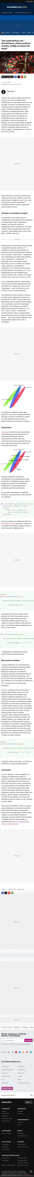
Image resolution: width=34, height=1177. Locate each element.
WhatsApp (5, 1083)
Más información (27, 1175)
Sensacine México (22, 1160)
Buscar (31, 1095)
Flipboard (22, 77)
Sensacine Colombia (23, 1162)
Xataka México (6, 1158)
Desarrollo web (6, 12)
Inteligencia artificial (7, 1069)
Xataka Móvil (5, 1113)
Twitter (18, 77)
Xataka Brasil (5, 1160)
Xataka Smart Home (7, 1118)
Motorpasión (21, 1133)
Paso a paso (5, 1066)
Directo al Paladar (6, 1133)
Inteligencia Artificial (23, 1083)
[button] (11, 91)
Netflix (19, 1079)
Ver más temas (7, 1088)
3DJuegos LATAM (22, 1158)
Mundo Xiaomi (6, 1121)
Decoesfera (5, 1146)
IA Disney (25, 1027)
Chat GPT (17, 1027)
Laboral (20, 1076)
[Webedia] (30, 1)
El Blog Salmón (21, 1144)
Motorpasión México (23, 1165)
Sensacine (20, 1122)
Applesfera (5, 1116)
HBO (29, 32)
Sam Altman (6, 32)
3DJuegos (20, 1111)
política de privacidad (25, 1044)
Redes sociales (6, 1076)
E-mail (25, 77)
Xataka (3, 1111)
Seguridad (5, 1073)
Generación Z (16, 32)
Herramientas (21, 1069)
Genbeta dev (17, 7)
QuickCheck (24, 200)
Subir (27, 1102)
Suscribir (28, 1040)
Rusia (23, 32)
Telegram (19, 1052)
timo (3, 1079)
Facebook (15, 77)
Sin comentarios (8, 77)
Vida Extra (20, 1113)
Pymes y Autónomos (23, 1146)
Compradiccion (6, 1149)
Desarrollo (21, 889)
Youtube (16, 1052)
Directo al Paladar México (9, 1165)
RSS (23, 1052)
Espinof (20, 1124)
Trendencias (5, 1144)
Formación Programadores (24, 12)
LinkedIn (30, 1052)
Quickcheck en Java (8, 523)
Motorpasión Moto (23, 1135)
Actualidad (21, 1066)
